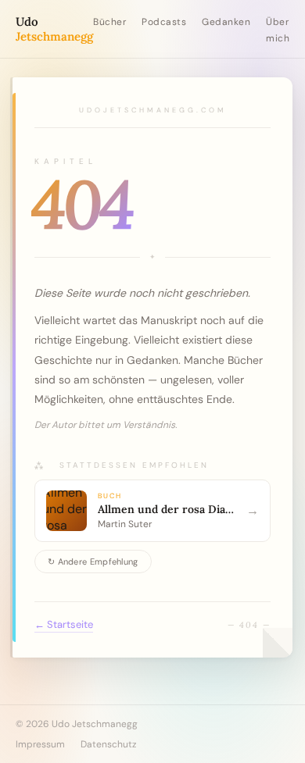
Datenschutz (109, 744)
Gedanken (226, 22)
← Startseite (63, 624)
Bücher (109, 22)
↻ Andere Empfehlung (93, 561)
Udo (54, 29)
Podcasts (164, 22)
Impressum (40, 744)
